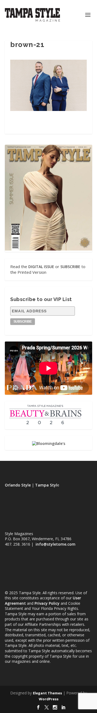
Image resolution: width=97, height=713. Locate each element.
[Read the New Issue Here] (48, 249)
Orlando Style (18, 485)
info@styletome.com (55, 544)
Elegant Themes (47, 693)
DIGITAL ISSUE (41, 266)
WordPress (48, 699)
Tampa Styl (46, 485)
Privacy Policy (47, 603)
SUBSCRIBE (70, 266)
